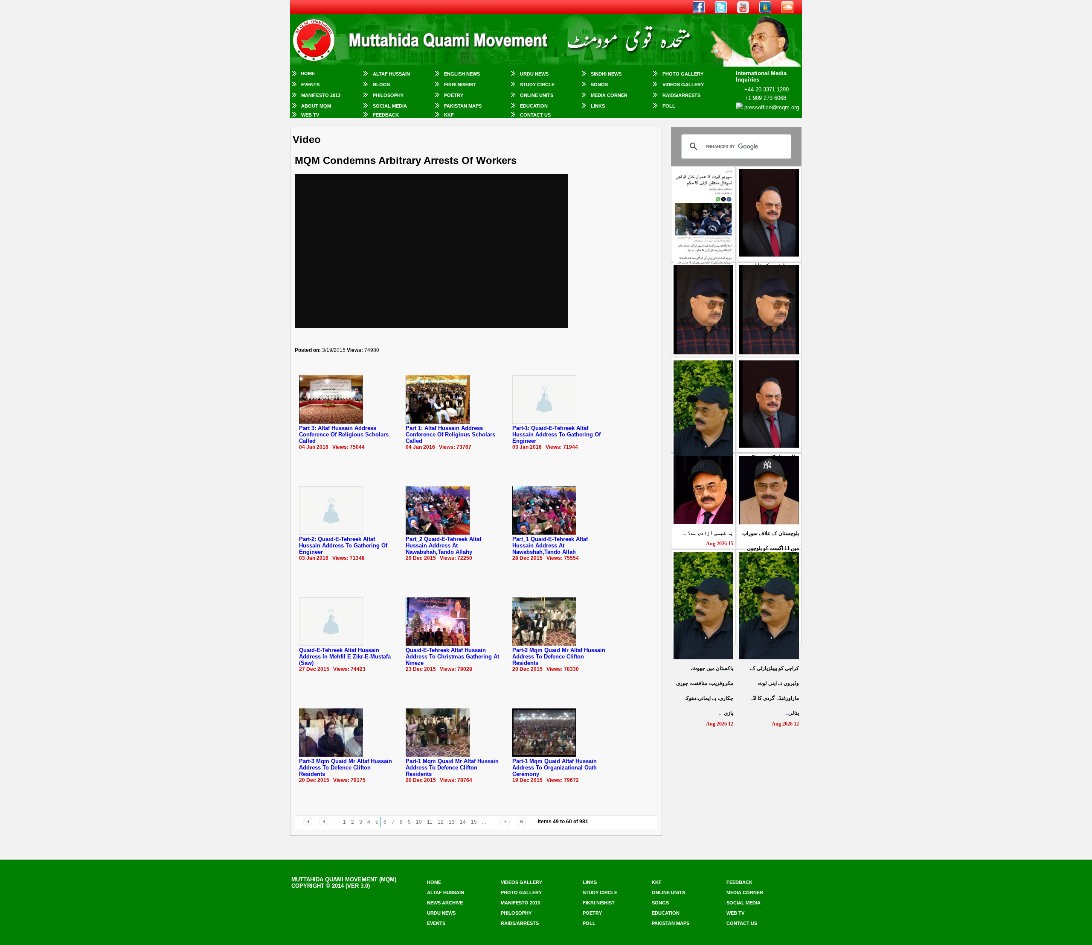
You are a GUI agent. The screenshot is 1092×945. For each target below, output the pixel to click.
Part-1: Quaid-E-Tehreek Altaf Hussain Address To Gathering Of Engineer (556, 434)
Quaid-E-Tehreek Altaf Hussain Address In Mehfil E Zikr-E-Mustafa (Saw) (345, 656)
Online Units (536, 95)
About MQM (316, 105)
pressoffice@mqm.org (771, 107)
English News (462, 73)
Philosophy (388, 95)
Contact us (741, 923)
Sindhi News (606, 73)
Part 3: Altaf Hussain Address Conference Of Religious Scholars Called (344, 434)
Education (534, 105)
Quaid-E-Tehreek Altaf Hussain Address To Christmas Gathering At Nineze (452, 656)
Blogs (381, 84)
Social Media (390, 105)
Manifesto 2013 (320, 95)
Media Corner (609, 95)
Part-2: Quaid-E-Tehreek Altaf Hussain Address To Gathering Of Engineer (343, 545)
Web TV (310, 114)
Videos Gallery (683, 84)
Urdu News (534, 73)
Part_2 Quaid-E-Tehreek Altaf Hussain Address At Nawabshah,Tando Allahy (443, 545)
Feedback (386, 114)
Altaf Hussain (391, 73)
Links (598, 105)
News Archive (445, 902)
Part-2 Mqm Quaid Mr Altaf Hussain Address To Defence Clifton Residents (558, 656)
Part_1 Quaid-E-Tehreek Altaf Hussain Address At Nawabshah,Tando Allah (550, 545)
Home (308, 73)
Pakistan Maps (463, 105)
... (707, 533)
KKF (449, 114)
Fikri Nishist (460, 84)
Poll (668, 105)
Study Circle (537, 84)
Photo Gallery (682, 73)
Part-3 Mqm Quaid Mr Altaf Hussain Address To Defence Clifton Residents (345, 767)
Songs (599, 84)
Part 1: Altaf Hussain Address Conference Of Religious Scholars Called (450, 434)
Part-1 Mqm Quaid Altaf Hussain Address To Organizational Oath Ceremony (554, 767)
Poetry (453, 95)
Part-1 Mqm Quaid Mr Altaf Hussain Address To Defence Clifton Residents (452, 767)
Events (310, 84)
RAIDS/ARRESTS (681, 95)
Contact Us (535, 114)
